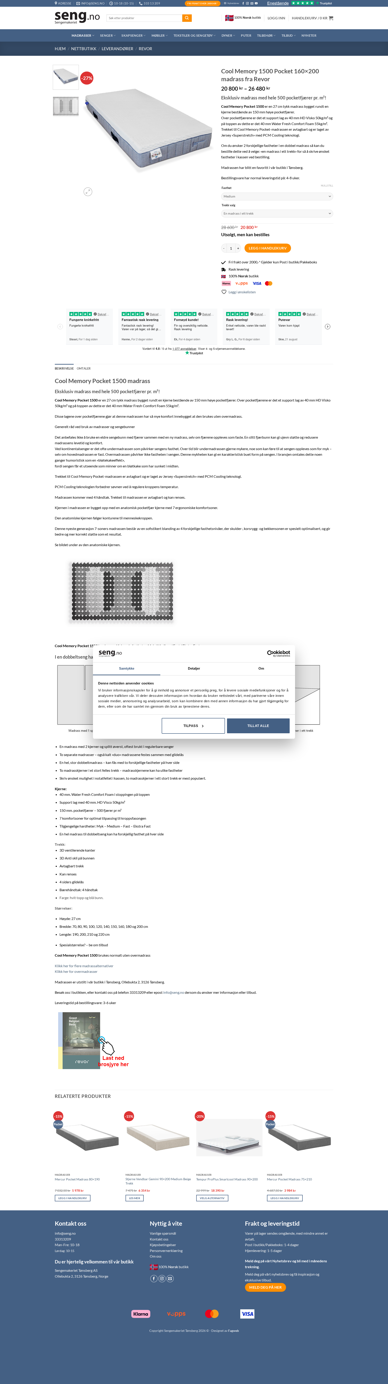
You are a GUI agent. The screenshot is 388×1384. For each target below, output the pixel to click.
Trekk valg (228, 205)
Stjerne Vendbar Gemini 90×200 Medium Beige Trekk (158, 1181)
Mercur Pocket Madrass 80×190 (77, 1179)
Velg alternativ (212, 1198)
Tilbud (287, 35)
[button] (276, 18)
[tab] (84, 368)
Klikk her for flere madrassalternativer (84, 966)
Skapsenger (132, 35)
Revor (145, 48)
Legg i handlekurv (268, 248)
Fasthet (226, 188)
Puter (246, 35)
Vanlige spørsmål (163, 1233)
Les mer (134, 1198)
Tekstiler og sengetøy (193, 35)
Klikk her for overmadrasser (76, 971)
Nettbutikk (83, 48)
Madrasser (81, 35)
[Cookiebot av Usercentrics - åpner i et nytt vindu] (270, 653)
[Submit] (187, 18)
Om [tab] (261, 668)
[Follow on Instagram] (247, 3)
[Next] (206, 131)
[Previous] (90, 131)
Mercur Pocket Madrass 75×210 (289, 1179)
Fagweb (233, 1330)
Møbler (158, 35)
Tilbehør (265, 35)
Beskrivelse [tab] (64, 368)
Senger (106, 35)
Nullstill (327, 185)
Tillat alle (258, 726)
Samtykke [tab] (126, 668)
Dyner (227, 35)
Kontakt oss (159, 1239)
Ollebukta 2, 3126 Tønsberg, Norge (81, 1276)
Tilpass (190, 726)
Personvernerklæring (166, 1250)
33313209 (63, 1239)
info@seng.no (173, 992)
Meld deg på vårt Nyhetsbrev (268, 1261)
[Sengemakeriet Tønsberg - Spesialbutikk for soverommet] (77, 18)
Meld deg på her (265, 1287)
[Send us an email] (252, 3)
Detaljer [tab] (194, 668)
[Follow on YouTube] (256, 3)
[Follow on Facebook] (243, 3)
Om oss (155, 1256)
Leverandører (117, 48)
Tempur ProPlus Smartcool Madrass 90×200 (227, 1179)
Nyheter (309, 35)
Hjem (60, 48)
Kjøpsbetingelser (163, 1245)
